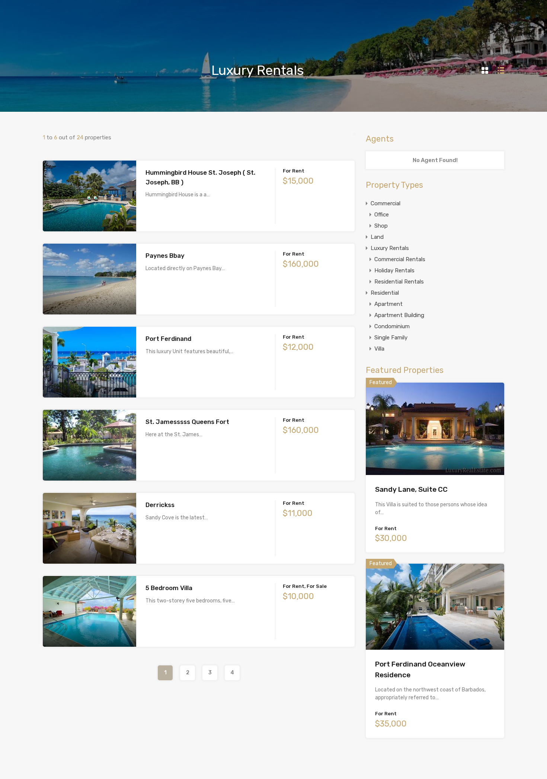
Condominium (392, 326)
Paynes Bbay (165, 255)
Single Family (390, 337)
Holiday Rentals (394, 270)
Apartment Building (399, 315)
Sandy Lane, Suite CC (411, 489)
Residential (385, 292)
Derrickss (160, 505)
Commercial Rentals (399, 259)
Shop (381, 225)
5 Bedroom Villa (168, 588)
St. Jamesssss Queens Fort (187, 421)
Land (377, 237)
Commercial (385, 203)
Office (381, 214)
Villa (379, 348)
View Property (89, 217)
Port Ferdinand (168, 338)
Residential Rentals (399, 281)
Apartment (388, 304)
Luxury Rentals (390, 248)
